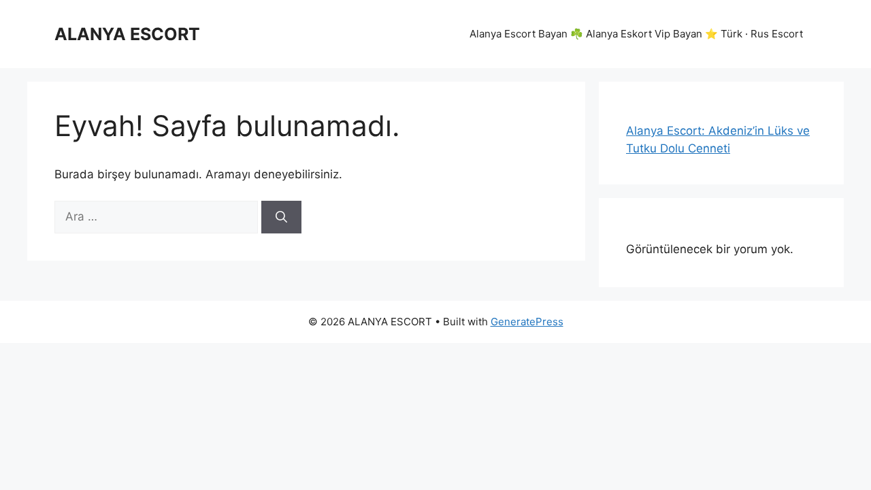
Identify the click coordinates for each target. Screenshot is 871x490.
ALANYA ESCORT (127, 34)
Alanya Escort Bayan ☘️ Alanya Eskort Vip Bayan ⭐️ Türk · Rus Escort (636, 33)
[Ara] (281, 217)
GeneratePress (527, 321)
